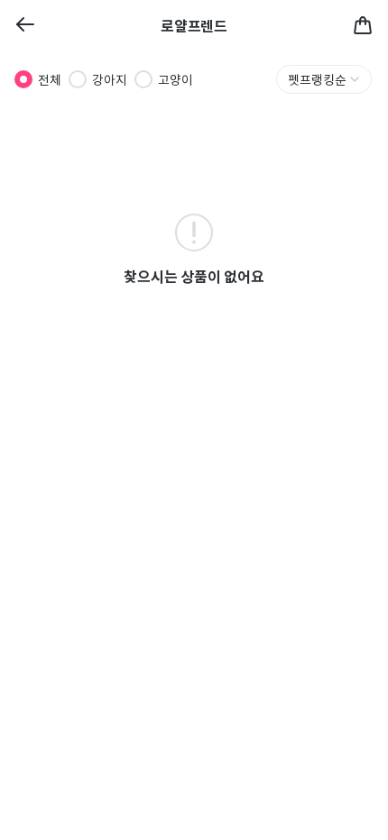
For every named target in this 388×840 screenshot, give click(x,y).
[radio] (23, 79)
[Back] (25, 25)
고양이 (175, 79)
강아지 (109, 79)
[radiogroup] (103, 79)
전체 (49, 79)
